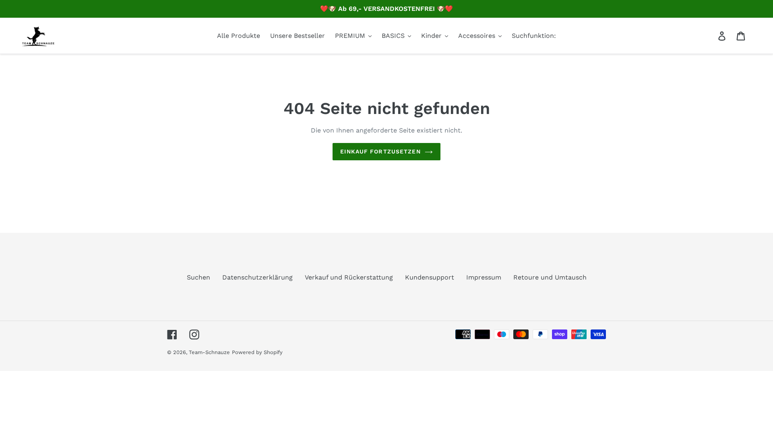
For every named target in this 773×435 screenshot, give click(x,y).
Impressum (483, 277)
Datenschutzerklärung (257, 277)
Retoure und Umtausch (550, 277)
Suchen (198, 277)
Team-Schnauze (209, 352)
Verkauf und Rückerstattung (349, 277)
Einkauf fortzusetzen (380, 151)
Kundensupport (429, 277)
